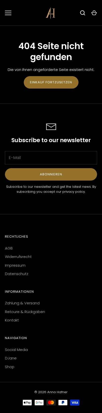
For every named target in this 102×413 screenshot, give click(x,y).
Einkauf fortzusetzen (51, 82)
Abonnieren (51, 174)
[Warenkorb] (94, 12)
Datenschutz (16, 273)
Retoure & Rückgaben (25, 311)
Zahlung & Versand (22, 303)
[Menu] (8, 12)
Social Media (16, 349)
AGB (9, 248)
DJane (11, 358)
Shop (9, 366)
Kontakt (12, 320)
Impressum (15, 265)
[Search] (82, 12)
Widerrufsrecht (18, 256)
